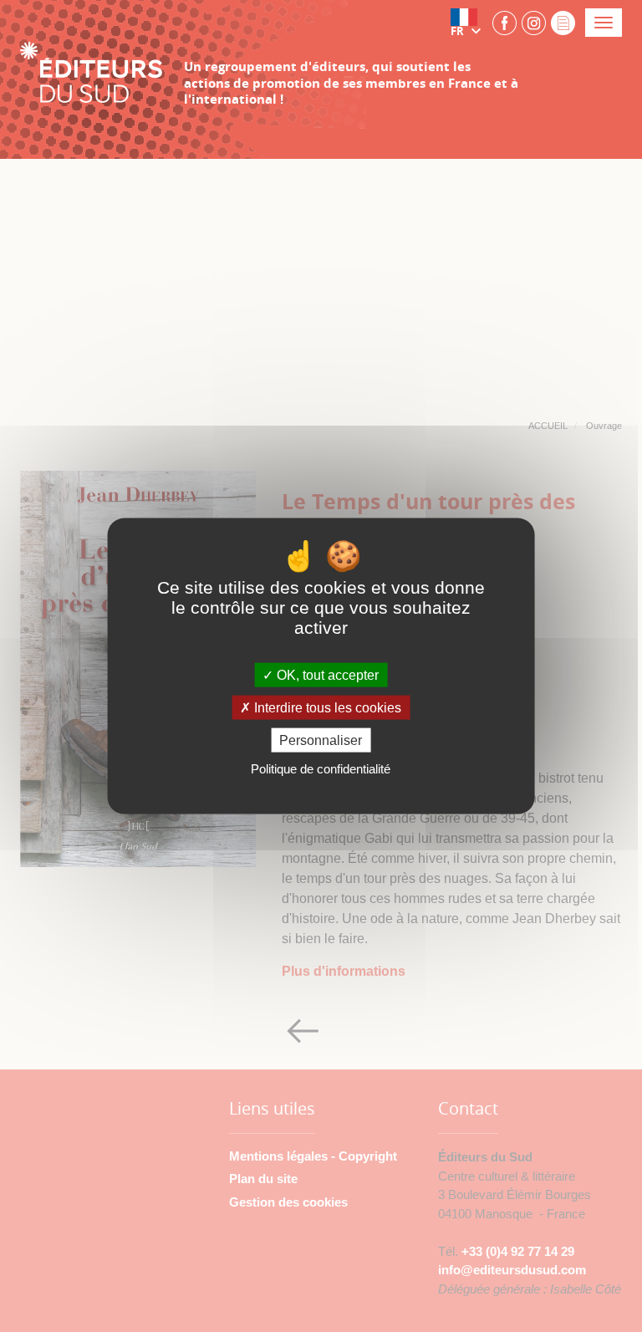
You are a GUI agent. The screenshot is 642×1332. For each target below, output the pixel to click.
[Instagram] (534, 22)
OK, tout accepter (326, 674)
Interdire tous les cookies (326, 708)
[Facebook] (504, 22)
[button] (469, 22)
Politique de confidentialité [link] (320, 769)
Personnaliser (320, 740)
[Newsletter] (563, 22)
